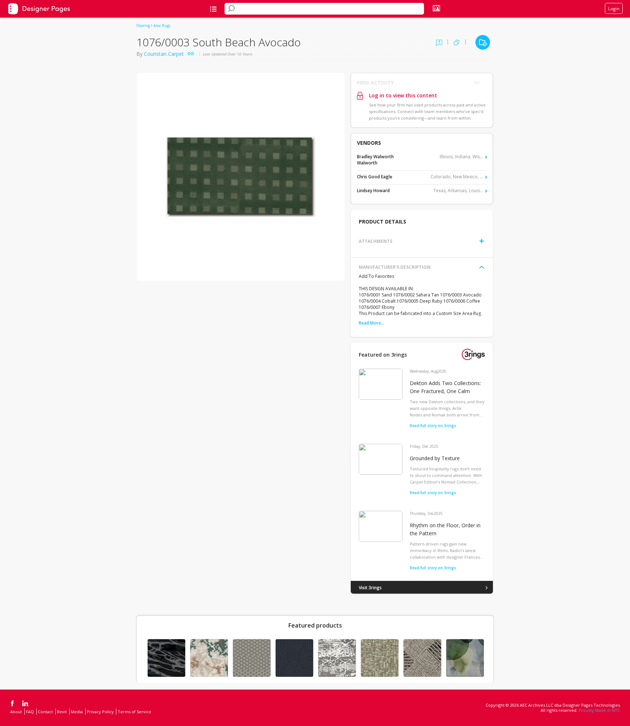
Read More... (371, 323)
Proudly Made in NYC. (600, 710)
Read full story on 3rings (433, 425)
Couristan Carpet (164, 53)
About (16, 711)
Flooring (143, 25)
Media (77, 711)
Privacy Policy (100, 711)
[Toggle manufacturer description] (481, 267)
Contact (45, 711)
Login (613, 8)
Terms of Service (134, 711)
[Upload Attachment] (481, 241)
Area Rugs (161, 25)
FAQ (30, 711)
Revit (62, 711)
